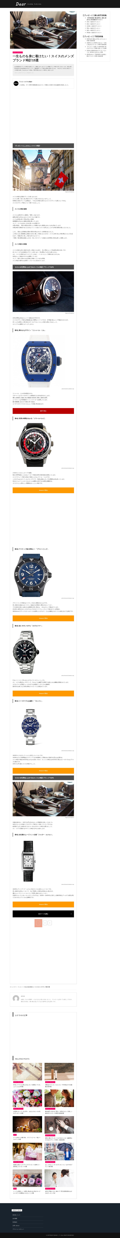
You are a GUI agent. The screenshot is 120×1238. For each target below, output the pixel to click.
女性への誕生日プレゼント (93, 21)
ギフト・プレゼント (17, 52)
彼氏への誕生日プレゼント (93, 30)
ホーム (11, 986)
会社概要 (15, 1218)
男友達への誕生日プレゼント (94, 32)
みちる (23, 996)
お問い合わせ (16, 1225)
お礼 (15, 1134)
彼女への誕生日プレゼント (93, 24)
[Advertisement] (27, 103)
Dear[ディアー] (57, 1235)
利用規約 (15, 1222)
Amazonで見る (43, 490)
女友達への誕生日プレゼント (94, 26)
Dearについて (16, 1215)
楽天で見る (43, 411)
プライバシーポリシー (18, 1229)
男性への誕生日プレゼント (93, 28)
